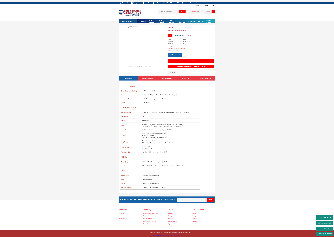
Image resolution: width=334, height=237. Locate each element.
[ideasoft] (157, 236)
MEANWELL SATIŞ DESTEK (325, 223)
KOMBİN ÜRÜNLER (208, 21)
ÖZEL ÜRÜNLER (182, 21)
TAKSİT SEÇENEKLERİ (167, 78)
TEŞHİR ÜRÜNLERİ (161, 21)
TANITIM (200, 21)
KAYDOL (210, 199)
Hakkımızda (122, 213)
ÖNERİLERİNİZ (186, 78)
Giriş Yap (206, 5)
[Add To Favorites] (185, 55)
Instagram (195, 216)
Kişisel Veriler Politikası (149, 221)
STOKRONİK (191, 21)
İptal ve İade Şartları (148, 218)
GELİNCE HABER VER (175, 54)
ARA (182, 11)
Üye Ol (212, 5)
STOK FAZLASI (151, 21)
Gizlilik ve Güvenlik (148, 216)
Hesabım (170, 213)
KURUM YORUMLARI (205, 78)
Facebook (195, 213)
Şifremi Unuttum (172, 221)
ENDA (170, 27)
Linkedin (194, 221)
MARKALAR (143, 21)
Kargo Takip (146, 224)
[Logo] (130, 13)
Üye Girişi (170, 218)
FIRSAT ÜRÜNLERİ (171, 21)
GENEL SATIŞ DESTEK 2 (325, 234)
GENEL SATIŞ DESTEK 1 (325, 217)
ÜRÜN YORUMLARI (147, 78)
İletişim (121, 216)
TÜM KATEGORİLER (127, 21)
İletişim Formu (123, 218)
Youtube (194, 218)
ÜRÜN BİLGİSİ (128, 78)
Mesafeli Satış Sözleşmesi (150, 213)
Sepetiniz (170, 224)
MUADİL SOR (325, 228)
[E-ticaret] (167, 236)
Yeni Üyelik (171, 216)
